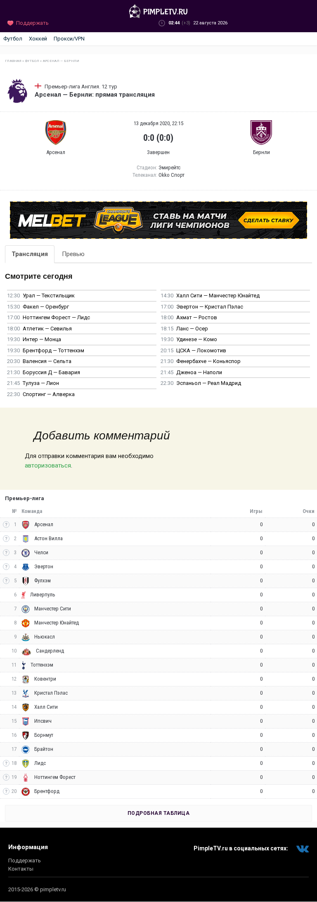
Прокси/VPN (69, 39)
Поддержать (24, 860)
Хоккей (38, 39)
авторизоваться (48, 465)
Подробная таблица (159, 813)
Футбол (12, 39)
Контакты (20, 869)
